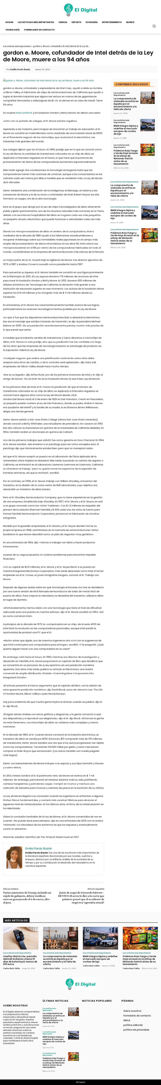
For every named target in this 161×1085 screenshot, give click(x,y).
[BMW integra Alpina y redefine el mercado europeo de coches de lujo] (147, 125)
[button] (154, 26)
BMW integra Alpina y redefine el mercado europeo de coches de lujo (126, 129)
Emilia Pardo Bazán (20, 69)
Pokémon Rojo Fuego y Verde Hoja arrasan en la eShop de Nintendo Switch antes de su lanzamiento (126, 157)
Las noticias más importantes (17, 46)
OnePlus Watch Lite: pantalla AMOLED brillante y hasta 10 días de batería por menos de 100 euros (20, 960)
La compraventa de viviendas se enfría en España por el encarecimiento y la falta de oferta (126, 104)
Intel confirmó (24, 112)
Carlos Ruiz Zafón (11, 968)
